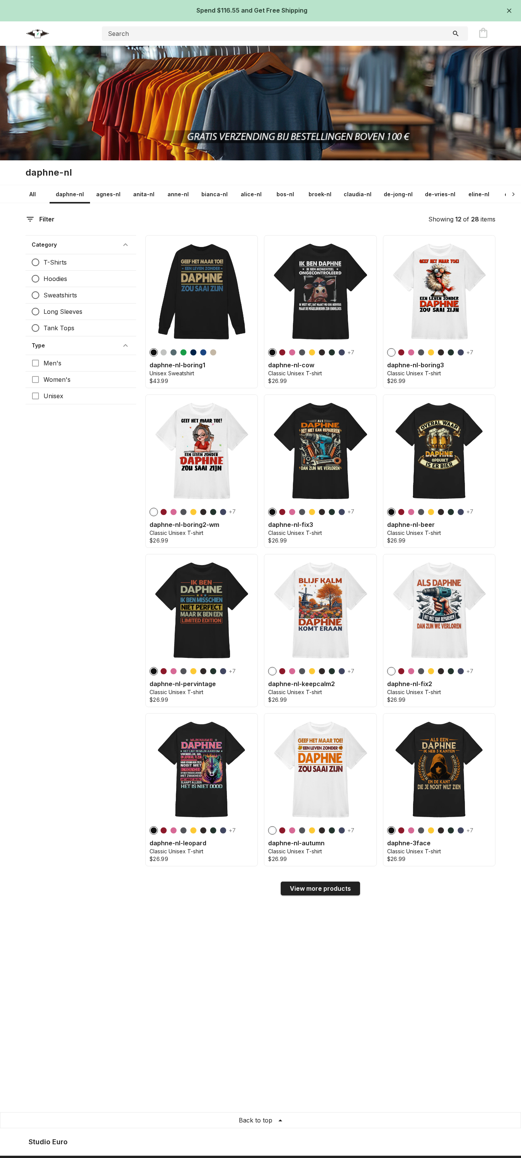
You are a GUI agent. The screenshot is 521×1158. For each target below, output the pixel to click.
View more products (320, 888)
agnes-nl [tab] (108, 194)
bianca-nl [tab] (214, 194)
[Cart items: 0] (483, 33)
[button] (81, 245)
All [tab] (32, 194)
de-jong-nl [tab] (398, 194)
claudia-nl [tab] (357, 194)
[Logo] (56, 33)
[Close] (509, 10)
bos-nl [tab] (285, 194)
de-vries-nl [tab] (440, 194)
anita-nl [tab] (143, 194)
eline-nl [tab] (478, 194)
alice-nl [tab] (251, 194)
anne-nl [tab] (178, 194)
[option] (154, 352)
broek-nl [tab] (320, 194)
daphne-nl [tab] (70, 194)
